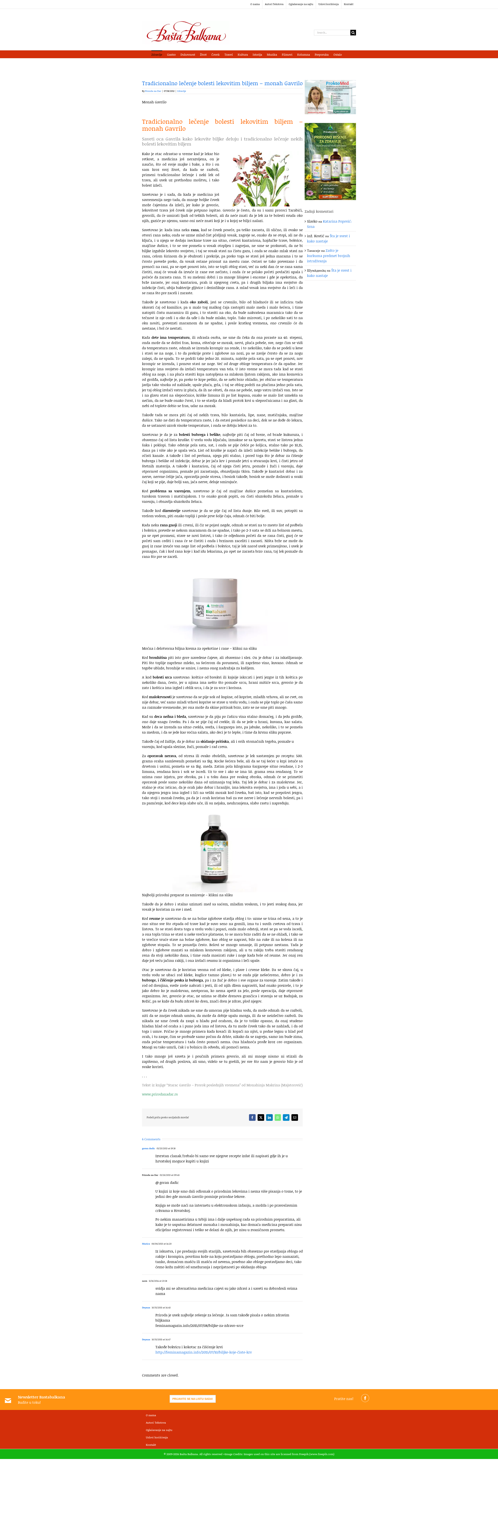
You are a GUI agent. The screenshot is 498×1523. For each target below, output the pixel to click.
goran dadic (148, 1148)
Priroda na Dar (153, 91)
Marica (146, 1243)
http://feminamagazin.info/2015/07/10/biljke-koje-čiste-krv (203, 1352)
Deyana (146, 1307)
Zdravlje (181, 91)
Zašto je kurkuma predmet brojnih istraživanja (328, 255)
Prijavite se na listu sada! (192, 1398)
